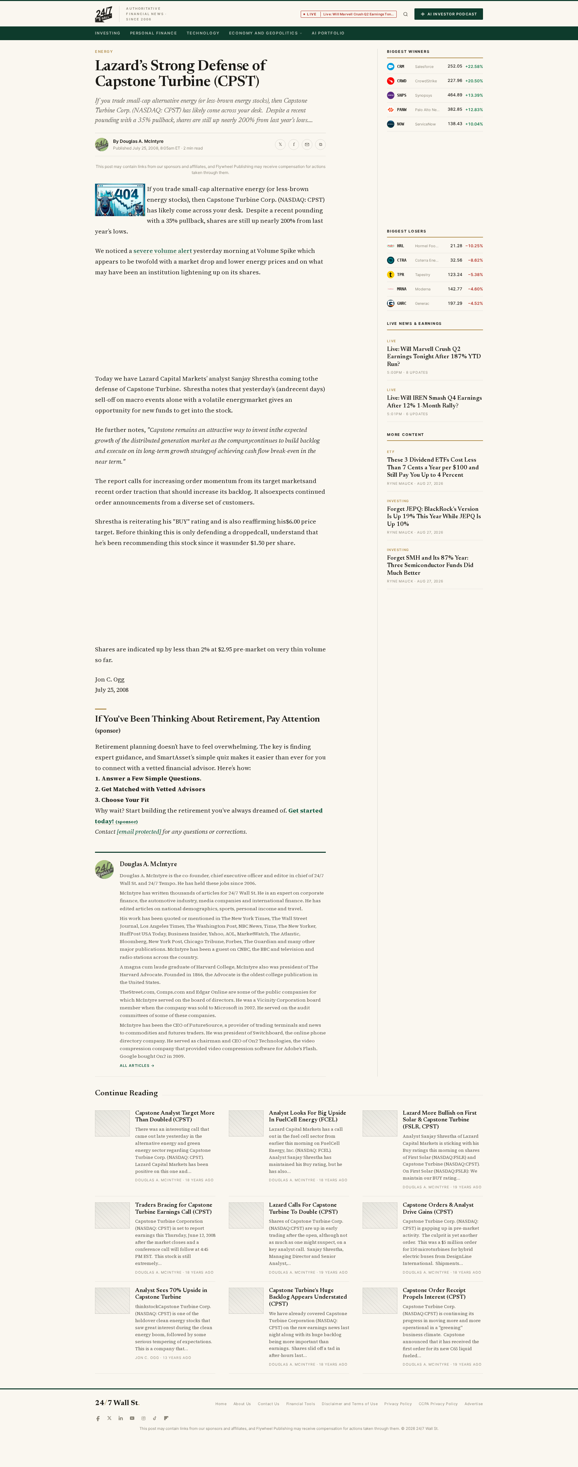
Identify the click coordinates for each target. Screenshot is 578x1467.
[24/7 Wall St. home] (103, 14)
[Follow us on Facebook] (98, 1418)
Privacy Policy (398, 1403)
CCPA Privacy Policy (438, 1403)
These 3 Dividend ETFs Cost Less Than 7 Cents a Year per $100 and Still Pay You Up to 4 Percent (433, 467)
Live (352, 14)
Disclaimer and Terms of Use (350, 1403)
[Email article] (307, 144)
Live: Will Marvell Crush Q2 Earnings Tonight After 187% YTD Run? (434, 357)
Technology (203, 33)
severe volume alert (162, 251)
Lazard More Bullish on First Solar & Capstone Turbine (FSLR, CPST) (440, 1120)
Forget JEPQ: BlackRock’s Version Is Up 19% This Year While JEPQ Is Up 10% (434, 517)
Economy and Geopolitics (263, 33)
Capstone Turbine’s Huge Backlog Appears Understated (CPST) (308, 1297)
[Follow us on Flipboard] (166, 1418)
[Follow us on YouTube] (132, 1418)
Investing (108, 33)
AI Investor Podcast (452, 14)
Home (221, 1403)
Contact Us (269, 1403)
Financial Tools (300, 1403)
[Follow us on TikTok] (155, 1418)
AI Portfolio (328, 33)
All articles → (137, 1065)
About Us (242, 1403)
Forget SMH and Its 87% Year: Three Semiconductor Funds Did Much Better (430, 565)
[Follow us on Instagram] (143, 1418)
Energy (104, 51)
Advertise (474, 1403)
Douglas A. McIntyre (142, 141)
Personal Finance (153, 33)
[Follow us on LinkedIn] (121, 1418)
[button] (405, 14)
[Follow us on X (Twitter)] (109, 1418)
